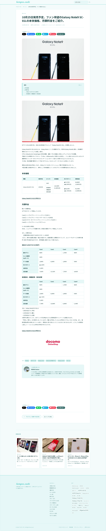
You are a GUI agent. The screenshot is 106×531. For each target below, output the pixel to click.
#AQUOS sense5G (75, 488)
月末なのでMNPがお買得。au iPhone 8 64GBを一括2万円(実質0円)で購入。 (52, 457)
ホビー (52, 498)
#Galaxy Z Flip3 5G (77, 501)
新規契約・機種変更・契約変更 (33, 93)
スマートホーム (54, 505)
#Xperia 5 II (87, 505)
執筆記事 (53, 488)
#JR (72, 512)
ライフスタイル (54, 500)
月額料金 (27, 90)
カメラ (52, 509)
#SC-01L (68, 360)
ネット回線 (53, 503)
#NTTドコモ (33, 360)
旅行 (52, 496)
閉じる (80, 85)
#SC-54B (78, 495)
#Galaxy (27, 360)
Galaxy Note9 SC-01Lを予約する (31, 198)
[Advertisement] (53, 391)
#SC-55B (73, 495)
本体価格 (27, 88)
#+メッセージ (86, 501)
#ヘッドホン (74, 505)
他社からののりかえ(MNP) (32, 92)
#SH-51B (73, 507)
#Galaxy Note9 (61, 360)
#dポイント (74, 490)
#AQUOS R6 (79, 507)
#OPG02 (87, 488)
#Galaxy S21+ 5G (86, 493)
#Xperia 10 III (84, 510)
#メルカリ (82, 488)
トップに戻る (49, 416)
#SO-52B (84, 507)
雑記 (52, 490)
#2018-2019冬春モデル (51, 360)
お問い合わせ (87, 527)
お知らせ (52, 486)
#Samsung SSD (75, 510)
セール (52, 492)
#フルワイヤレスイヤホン (83, 503)
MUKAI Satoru (35, 369)
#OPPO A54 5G (82, 490)
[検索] (89, 2)
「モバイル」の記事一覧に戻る (32, 416)
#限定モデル (80, 505)
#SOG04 (81, 485)
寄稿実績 (71, 527)
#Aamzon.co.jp (75, 485)
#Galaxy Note (41, 360)
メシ (51, 494)
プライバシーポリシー (78, 527)
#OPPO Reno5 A (76, 493)
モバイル (24, 13)
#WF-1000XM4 (74, 503)
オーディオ (53, 507)
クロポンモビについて (63, 527)
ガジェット (53, 513)
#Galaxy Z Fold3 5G (77, 498)
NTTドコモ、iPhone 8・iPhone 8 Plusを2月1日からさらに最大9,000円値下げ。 (78, 457)
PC (51, 511)
